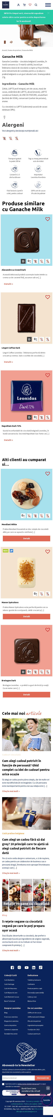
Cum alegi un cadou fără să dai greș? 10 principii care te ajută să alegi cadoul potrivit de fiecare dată (25, 846)
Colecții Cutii (10, 975)
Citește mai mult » (11, 791)
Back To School (9, 1001)
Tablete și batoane (34, 980)
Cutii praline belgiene (13, 833)
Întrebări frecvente (10, 1034)
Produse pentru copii (35, 988)
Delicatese (33, 975)
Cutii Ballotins (9, 980)
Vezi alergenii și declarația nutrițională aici (20, 130)
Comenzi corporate (11, 1029)
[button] (48, 12)
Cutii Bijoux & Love (10, 993)
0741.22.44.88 (39, 1109)
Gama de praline (14, 50)
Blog (4, 915)
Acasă (4, 50)
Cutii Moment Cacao (11, 997)
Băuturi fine (32, 1001)
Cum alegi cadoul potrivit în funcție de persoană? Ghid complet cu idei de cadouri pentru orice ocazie (25, 767)
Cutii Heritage (9, 984)
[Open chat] (47, 1100)
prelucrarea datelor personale (28, 1084)
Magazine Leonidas (11, 1021)
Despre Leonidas (12, 1008)
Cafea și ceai (32, 997)
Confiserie (31, 984)
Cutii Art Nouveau (10, 988)
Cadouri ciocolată (11, 754)
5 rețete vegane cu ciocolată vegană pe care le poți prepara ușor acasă (23, 925)
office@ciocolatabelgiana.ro (26, 1111)
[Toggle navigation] (48, 5)
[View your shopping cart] (24, 5)
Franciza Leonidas (11, 1017)
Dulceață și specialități (36, 993)
